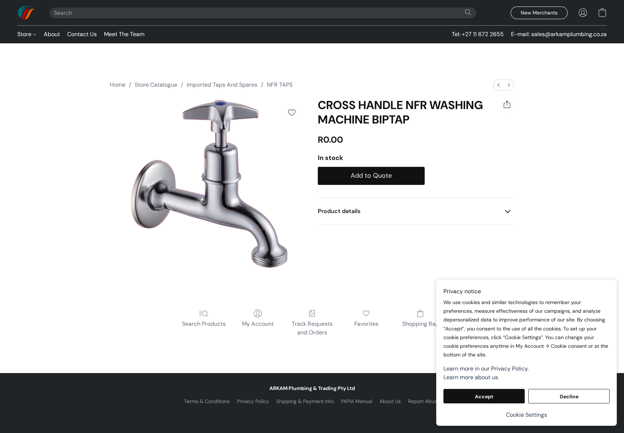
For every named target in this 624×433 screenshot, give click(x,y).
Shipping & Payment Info (305, 401)
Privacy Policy (253, 401)
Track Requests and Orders (312, 328)
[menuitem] (499, 85)
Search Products (204, 324)
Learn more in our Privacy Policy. (486, 368)
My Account (258, 324)
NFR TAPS (279, 84)
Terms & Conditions (207, 401)
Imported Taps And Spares (222, 84)
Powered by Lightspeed (312, 413)
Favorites (366, 324)
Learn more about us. (471, 377)
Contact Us (82, 34)
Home (117, 84)
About (52, 34)
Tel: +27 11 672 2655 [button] (478, 34)
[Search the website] (468, 12)
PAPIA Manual (356, 401)
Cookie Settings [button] (526, 415)
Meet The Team (124, 34)
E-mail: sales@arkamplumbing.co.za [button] (559, 34)
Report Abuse (424, 401)
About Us (390, 401)
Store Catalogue (156, 84)
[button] (26, 13)
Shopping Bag (420, 324)
